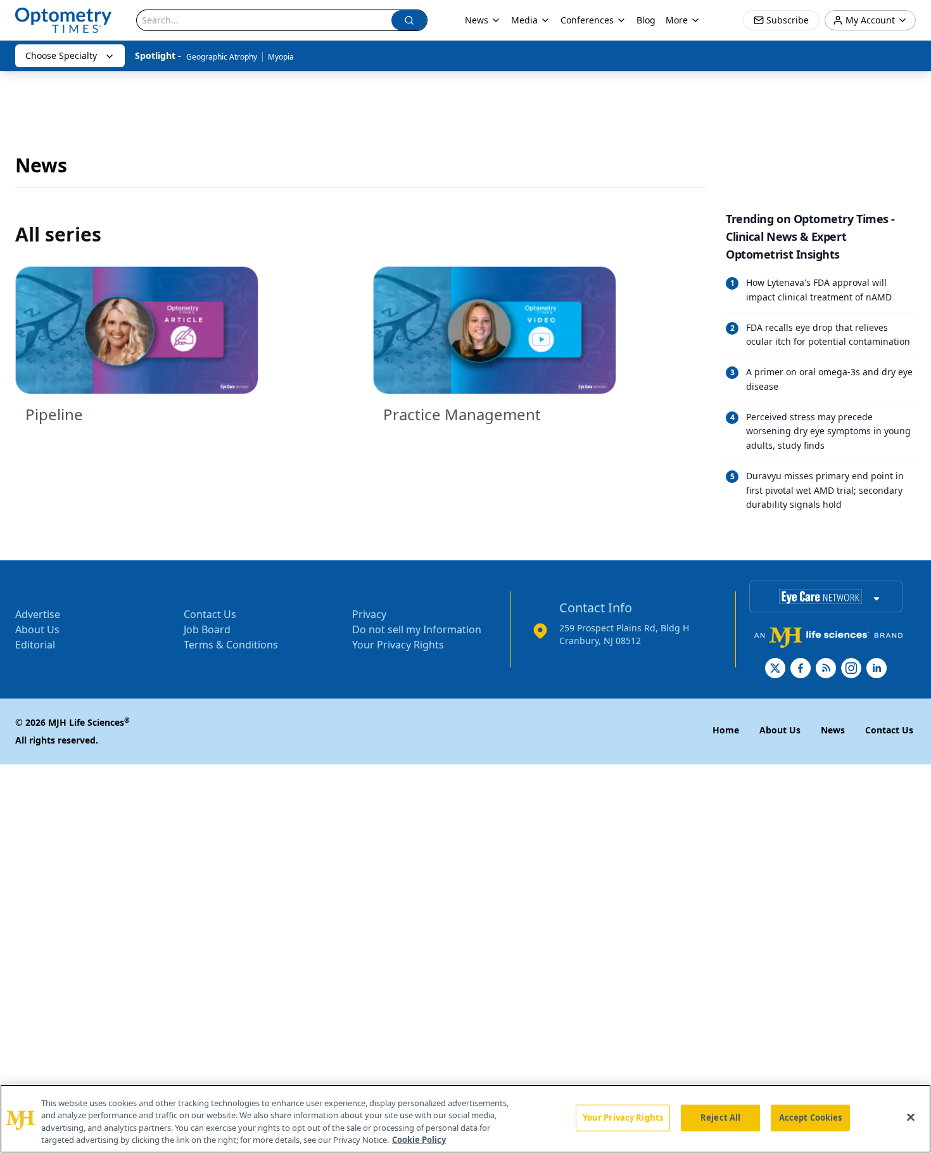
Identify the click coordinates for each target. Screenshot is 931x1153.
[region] (465, 1119)
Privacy (369, 614)
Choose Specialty (61, 55)
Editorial (35, 645)
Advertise (37, 614)
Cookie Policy (419, 1139)
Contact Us (210, 614)
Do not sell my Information (416, 629)
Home (725, 730)
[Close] (911, 1117)
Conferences (587, 20)
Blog (646, 20)
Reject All (720, 1117)
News (476, 20)
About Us (37, 629)
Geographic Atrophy (221, 56)
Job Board (207, 629)
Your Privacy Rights (398, 645)
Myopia (281, 56)
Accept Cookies (810, 1117)
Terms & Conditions (231, 645)
